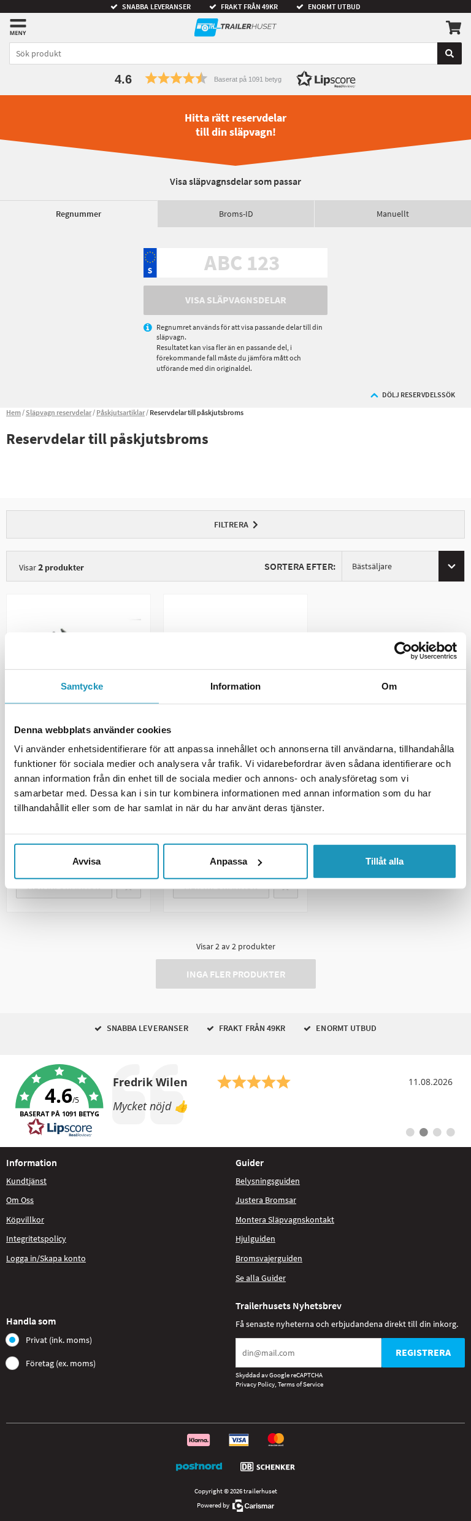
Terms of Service (300, 1384)
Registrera (423, 1352)
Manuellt (393, 213)
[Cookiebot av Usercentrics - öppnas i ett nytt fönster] (403, 650)
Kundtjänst (26, 1180)
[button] (235, 78)
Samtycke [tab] (82, 685)
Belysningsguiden (268, 1180)
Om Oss (20, 1199)
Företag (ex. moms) (61, 1363)
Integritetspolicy (36, 1238)
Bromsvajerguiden (269, 1258)
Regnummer (78, 213)
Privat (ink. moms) (59, 1339)
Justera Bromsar (266, 1199)
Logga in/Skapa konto (46, 1258)
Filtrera (231, 524)
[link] (235, 1101)
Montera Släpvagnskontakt (285, 1219)
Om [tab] (389, 685)
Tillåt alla (385, 861)
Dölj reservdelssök (418, 394)
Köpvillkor (25, 1219)
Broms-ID (236, 213)
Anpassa (228, 861)
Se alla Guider (261, 1277)
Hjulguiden (255, 1238)
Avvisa (86, 861)
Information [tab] (235, 685)
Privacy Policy (255, 1384)
